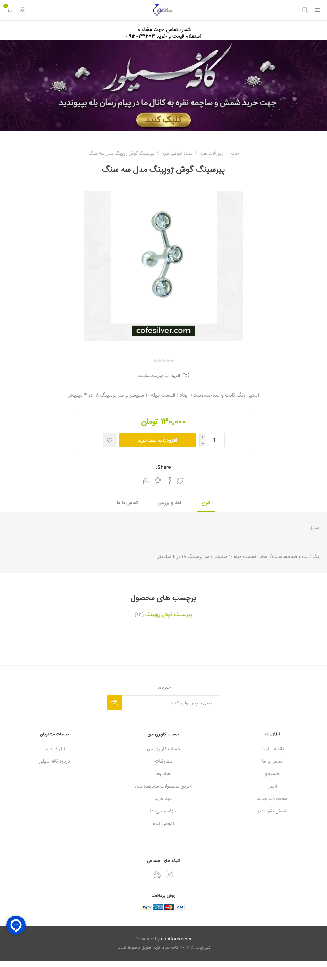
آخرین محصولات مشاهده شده (163, 786)
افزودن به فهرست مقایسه (159, 375)
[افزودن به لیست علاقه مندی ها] (110, 440)
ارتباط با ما (54, 749)
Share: (163, 467)
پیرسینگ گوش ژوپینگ (168, 615)
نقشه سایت (272, 749)
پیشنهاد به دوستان (146, 481)
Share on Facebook (168, 480)
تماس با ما (127, 502)
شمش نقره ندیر (272, 811)
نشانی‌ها (164, 774)
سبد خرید (164, 799)
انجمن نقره (163, 823)
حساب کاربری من (163, 749)
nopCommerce (177, 939)
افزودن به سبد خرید (157, 440)
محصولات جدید (272, 799)
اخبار (272, 786)
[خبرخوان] (157, 874)
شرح (206, 502)
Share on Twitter (180, 480)
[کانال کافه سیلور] (163, 85)
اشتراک (114, 702)
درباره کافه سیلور (54, 761)
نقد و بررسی (169, 502)
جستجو (272, 774)
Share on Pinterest (158, 480)
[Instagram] (169, 874)
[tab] (206, 503)
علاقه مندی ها (163, 811)
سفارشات (163, 761)
